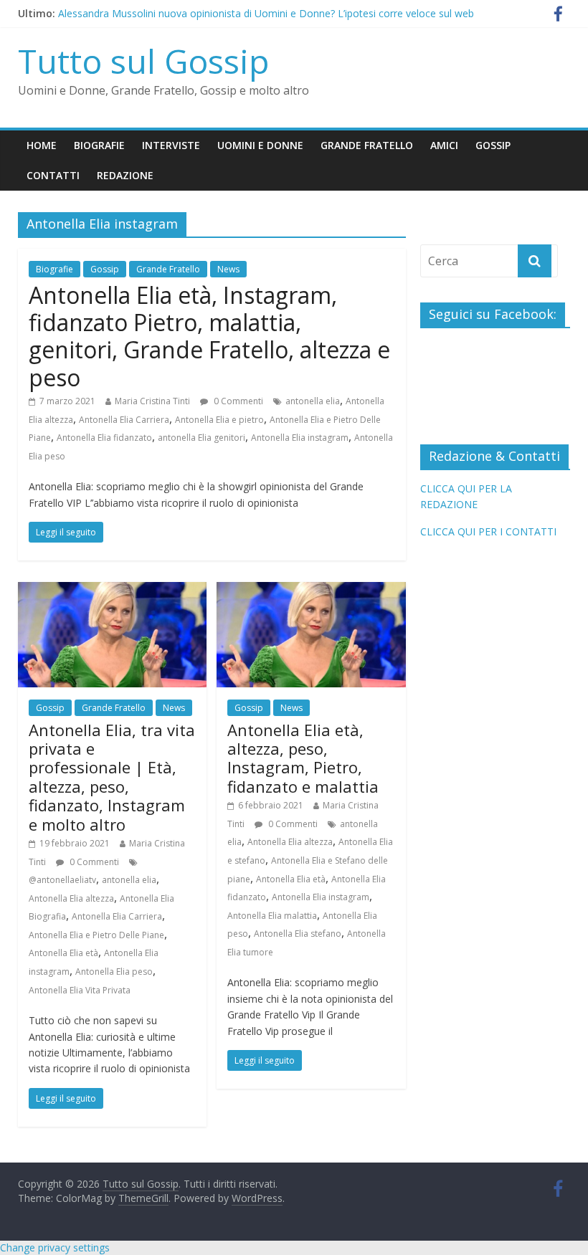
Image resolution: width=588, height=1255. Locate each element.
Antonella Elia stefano (297, 933)
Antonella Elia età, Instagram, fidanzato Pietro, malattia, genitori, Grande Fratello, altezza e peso (209, 336)
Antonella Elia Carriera (124, 420)
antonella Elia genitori (201, 437)
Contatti (53, 175)
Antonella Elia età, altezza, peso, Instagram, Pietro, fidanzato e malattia (303, 758)
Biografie (99, 145)
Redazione (125, 175)
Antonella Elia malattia (272, 916)
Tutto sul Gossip (143, 61)
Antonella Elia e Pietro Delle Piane (96, 935)
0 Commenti (237, 401)
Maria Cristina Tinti (152, 401)
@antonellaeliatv (62, 880)
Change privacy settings (55, 1247)
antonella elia (312, 401)
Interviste (171, 145)
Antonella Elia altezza (71, 898)
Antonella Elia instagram (299, 437)
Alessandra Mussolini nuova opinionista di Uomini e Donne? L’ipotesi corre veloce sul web (266, 16)
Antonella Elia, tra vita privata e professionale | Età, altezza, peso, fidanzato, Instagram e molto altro (112, 777)
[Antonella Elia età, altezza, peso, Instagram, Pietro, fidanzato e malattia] (311, 590)
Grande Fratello (367, 145)
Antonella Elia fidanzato (104, 437)
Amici (444, 145)
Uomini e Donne (260, 145)
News (228, 269)
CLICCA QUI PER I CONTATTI (488, 531)
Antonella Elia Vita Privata (80, 990)
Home (42, 145)
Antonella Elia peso (114, 971)
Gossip (493, 145)
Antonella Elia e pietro (219, 420)
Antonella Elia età (63, 953)
